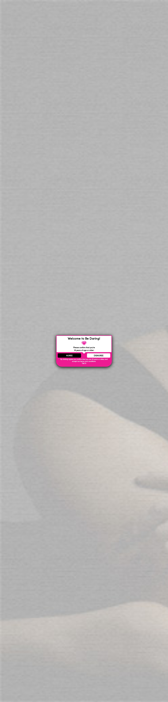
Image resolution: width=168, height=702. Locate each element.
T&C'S (84, 363)
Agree (69, 355)
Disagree (98, 355)
